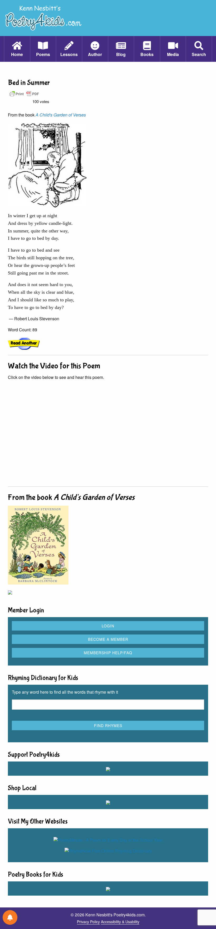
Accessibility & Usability (120, 921)
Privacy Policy (88, 921)
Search (199, 54)
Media (173, 54)
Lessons (69, 54)
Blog (121, 54)
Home (17, 54)
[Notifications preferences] (10, 917)
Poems (43, 54)
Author (95, 54)
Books (147, 54)
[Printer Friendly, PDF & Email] (24, 93)
